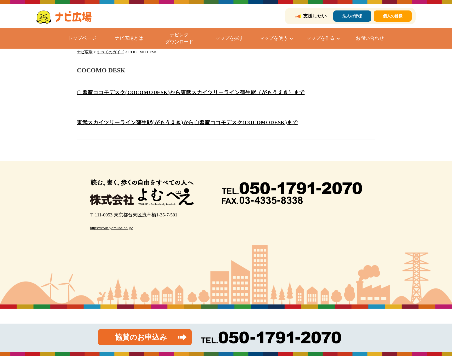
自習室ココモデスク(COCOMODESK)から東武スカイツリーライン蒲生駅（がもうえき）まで (191, 92)
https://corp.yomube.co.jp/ (111, 228)
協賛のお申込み (141, 337)
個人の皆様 (393, 16)
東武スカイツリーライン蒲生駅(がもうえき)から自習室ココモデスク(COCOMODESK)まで (187, 122)
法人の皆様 (352, 16)
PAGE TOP (437, 341)
